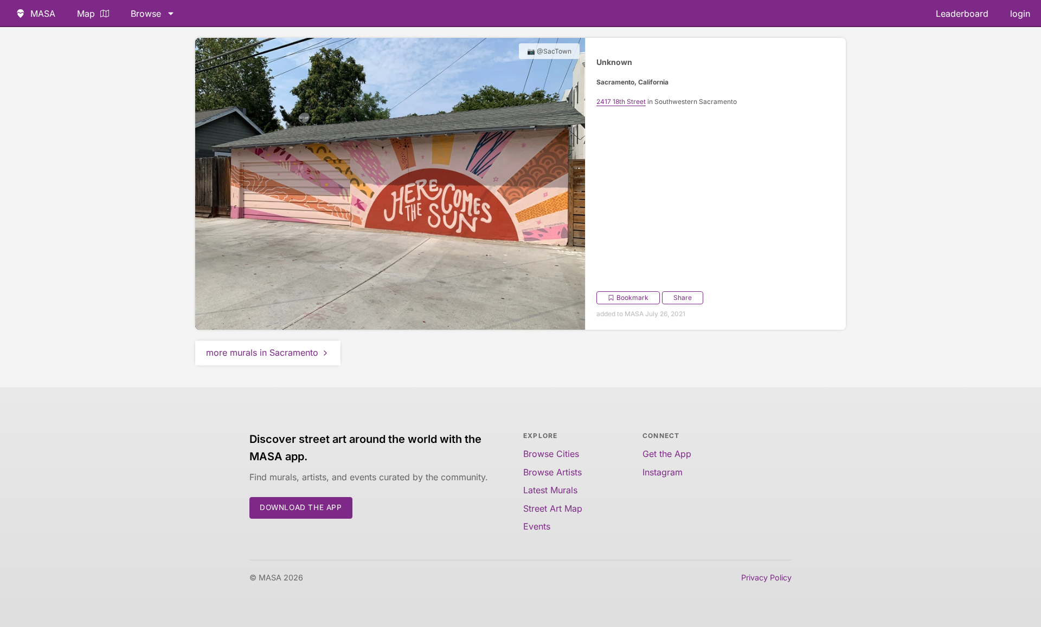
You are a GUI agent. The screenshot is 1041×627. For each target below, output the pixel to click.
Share (682, 297)
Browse (146, 13)
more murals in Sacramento (262, 352)
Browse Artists (552, 472)
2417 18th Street (621, 101)
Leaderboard (962, 13)
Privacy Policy (766, 577)
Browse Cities (551, 453)
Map (86, 13)
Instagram (662, 472)
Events (536, 526)
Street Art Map (552, 508)
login (1020, 13)
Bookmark (632, 297)
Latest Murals (550, 490)
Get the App (666, 453)
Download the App (301, 507)
